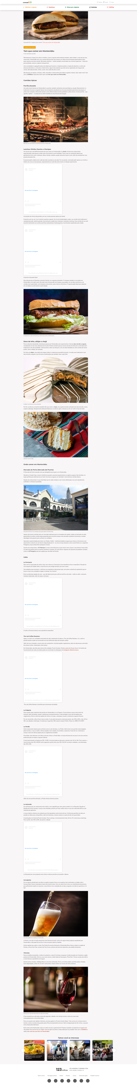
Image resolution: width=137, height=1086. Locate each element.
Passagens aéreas (52, 1075)
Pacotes (68, 1075)
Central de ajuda (83, 1075)
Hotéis (61, 1075)
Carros (74, 1075)
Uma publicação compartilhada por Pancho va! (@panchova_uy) (43, 273)
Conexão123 (27, 42)
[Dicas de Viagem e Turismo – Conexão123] (27, 2)
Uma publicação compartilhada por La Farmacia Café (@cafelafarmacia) (42, 626)
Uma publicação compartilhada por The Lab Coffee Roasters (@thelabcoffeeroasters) (44, 700)
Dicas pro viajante (73, 7)
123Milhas (84, 1029)
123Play (111, 7)
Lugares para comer (36, 42)
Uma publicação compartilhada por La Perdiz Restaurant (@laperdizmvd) (42, 794)
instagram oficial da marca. (71, 650)
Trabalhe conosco (94, 1075)
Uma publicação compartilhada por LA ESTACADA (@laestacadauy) (43, 870)
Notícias (94, 7)
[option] (34, 1050)
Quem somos (41, 1075)
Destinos (52, 7)
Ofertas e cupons (31, 7)
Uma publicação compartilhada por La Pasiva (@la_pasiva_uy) (43, 212)
